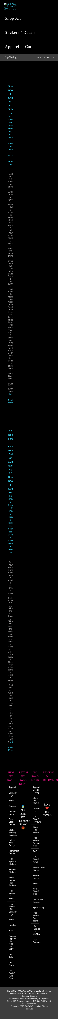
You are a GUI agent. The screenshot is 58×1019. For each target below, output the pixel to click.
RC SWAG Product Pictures (10, 155)
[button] (40, 47)
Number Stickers (11, 870)
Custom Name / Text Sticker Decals (11, 818)
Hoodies (11, 925)
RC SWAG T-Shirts (11, 895)
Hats (11, 930)
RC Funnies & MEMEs (35, 930)
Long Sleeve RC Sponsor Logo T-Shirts (11, 912)
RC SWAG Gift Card (11, 974)
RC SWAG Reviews (35, 819)
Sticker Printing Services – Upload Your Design (11, 837)
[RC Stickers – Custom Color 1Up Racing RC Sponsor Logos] (10, 420)
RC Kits (11, 955)
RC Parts (11, 963)
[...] (10, 394)
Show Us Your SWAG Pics (35, 888)
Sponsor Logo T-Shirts (11, 797)
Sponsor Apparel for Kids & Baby (11, 942)
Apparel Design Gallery (35, 790)
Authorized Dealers (35, 900)
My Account (35, 940)
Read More (10, 748)
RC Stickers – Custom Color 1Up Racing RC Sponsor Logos (10, 462)
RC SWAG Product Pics (35, 842)
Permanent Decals (11, 852)
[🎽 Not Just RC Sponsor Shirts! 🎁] (23, 797)
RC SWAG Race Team (35, 917)
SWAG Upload (35, 876)
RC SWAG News (35, 859)
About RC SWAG (35, 830)
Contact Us (35, 809)
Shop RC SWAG (35, 800)
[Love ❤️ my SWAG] (47, 793)
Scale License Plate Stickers (11, 881)
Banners (11, 806)
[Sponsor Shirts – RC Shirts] (10, 75)
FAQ (35, 851)
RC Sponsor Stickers (11, 861)
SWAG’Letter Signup (35, 868)
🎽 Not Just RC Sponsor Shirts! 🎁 (24, 817)
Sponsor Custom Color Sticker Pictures (10, 541)
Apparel (11, 787)
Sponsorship (35, 907)
